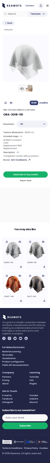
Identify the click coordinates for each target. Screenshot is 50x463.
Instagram (7, 402)
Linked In (33, 398)
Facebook (7, 398)
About (5, 383)
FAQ (31, 380)
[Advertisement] (25, 205)
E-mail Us (7, 395)
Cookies (43, 448)
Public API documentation (15, 365)
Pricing (5, 380)
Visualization (9, 358)
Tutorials (34, 376)
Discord (33, 402)
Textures (8, 29)
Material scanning (11, 351)
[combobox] (32, 124)
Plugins (33, 383)
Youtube (33, 395)
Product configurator (13, 361)
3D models (7, 355)
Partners (6, 376)
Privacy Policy (31, 448)
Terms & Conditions (12, 448)
